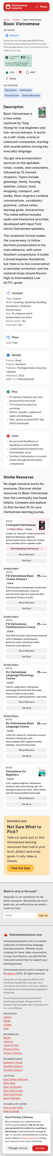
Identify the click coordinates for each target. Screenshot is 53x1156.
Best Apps (9, 1083)
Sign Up (43, 915)
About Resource (26, 554)
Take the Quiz (20, 868)
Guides (7, 1024)
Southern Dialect (13, 1066)
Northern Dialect (13, 1070)
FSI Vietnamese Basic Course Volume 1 (20, 577)
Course (28, 529)
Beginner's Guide (13, 1062)
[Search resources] (36, 7)
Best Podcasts (12, 1098)
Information (26, 90)
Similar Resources (31, 95)
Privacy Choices (13, 1053)
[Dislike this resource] (20, 72)
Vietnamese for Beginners (16, 773)
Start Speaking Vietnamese (25, 548)
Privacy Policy (12, 1049)
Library (16, 19)
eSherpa (11, 973)
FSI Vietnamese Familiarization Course (20, 625)
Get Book (26, 560)
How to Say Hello (13, 1107)
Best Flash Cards (13, 1090)
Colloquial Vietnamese (21, 525)
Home (6, 19)
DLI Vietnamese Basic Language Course (20, 725)
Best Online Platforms (16, 1079)
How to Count (11, 1111)
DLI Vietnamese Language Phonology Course (20, 675)
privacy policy (28, 1138)
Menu (43, 6)
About (7, 1037)
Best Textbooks (12, 1086)
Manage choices (18, 1148)
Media (7, 1020)
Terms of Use (11, 1045)
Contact (8, 1041)
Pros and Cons (12, 95)
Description (10, 90)
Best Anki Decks (13, 1094)
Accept (40, 1148)
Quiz (6, 1028)
